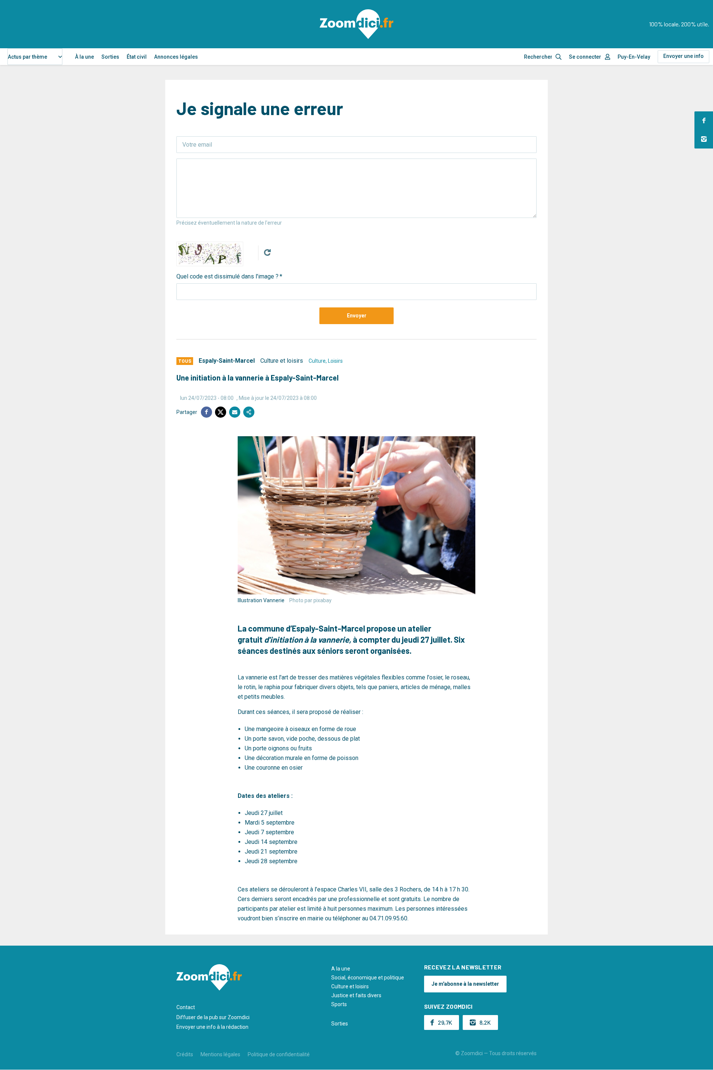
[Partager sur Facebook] (206, 412)
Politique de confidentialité (279, 1054)
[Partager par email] (234, 412)
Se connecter (585, 57)
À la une (84, 57)
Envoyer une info (683, 56)
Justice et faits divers (356, 995)
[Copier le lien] (248, 412)
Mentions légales (220, 1054)
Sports (339, 1004)
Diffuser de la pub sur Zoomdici (213, 1017)
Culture (317, 361)
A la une (340, 969)
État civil (137, 57)
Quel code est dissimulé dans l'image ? (227, 276)
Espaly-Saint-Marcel (227, 360)
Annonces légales (176, 57)
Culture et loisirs (281, 360)
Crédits (184, 1054)
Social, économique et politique (367, 978)
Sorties (110, 57)
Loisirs (335, 361)
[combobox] (34, 56)
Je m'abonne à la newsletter (465, 984)
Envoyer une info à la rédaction (212, 1027)
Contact (185, 1007)
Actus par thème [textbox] (27, 57)
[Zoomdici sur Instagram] (703, 139)
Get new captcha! (267, 252)
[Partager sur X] (220, 412)
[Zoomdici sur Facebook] (703, 120)
